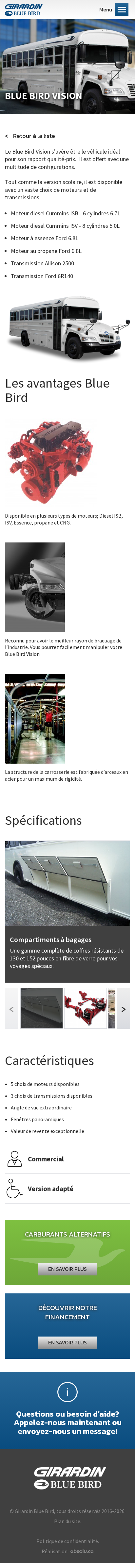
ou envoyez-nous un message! (68, 1422)
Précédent (11, 1008)
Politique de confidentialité (67, 1541)
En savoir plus (67, 1269)
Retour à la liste (34, 135)
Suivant (123, 1008)
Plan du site (67, 1521)
